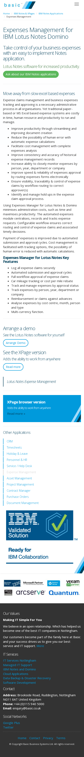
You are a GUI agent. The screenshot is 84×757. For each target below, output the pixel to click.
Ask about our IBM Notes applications (31, 74)
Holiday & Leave (17, 454)
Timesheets (14, 447)
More (40, 646)
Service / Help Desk (19, 466)
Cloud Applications (15, 674)
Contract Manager (18, 490)
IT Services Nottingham (19, 660)
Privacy (48, 738)
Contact (34, 738)
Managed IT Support (17, 665)
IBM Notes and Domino (19, 669)
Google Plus (11, 723)
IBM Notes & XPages (24, 13)
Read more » (16, 413)
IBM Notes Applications (51, 13)
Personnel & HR (17, 460)
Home (6, 13)
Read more (13, 367)
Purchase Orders (18, 497)
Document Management (23, 503)
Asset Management (19, 478)
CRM (10, 441)
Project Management (20, 484)
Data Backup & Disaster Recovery (27, 678)
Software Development (19, 682)
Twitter (8, 727)
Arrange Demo (15, 343)
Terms (60, 738)
